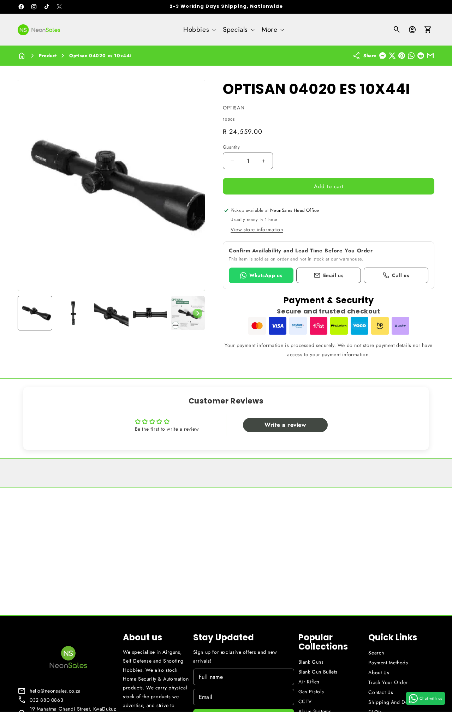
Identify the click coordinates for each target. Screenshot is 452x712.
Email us (333, 275)
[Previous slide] (25, 313)
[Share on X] (392, 55)
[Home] (22, 55)
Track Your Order (388, 682)
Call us (400, 275)
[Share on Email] (430, 55)
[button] (199, 30)
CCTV (305, 701)
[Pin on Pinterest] (402, 55)
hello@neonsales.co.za (55, 690)
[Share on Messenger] (383, 55)
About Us (378, 672)
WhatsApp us (265, 275)
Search (376, 652)
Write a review (285, 425)
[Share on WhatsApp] (411, 55)
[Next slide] (197, 313)
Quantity (231, 147)
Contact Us (380, 692)
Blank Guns (311, 661)
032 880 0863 (46, 700)
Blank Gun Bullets (318, 671)
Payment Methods (388, 662)
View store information (257, 229)
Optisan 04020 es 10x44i (100, 55)
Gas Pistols (311, 691)
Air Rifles (309, 681)
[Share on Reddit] (421, 55)
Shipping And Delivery (394, 702)
